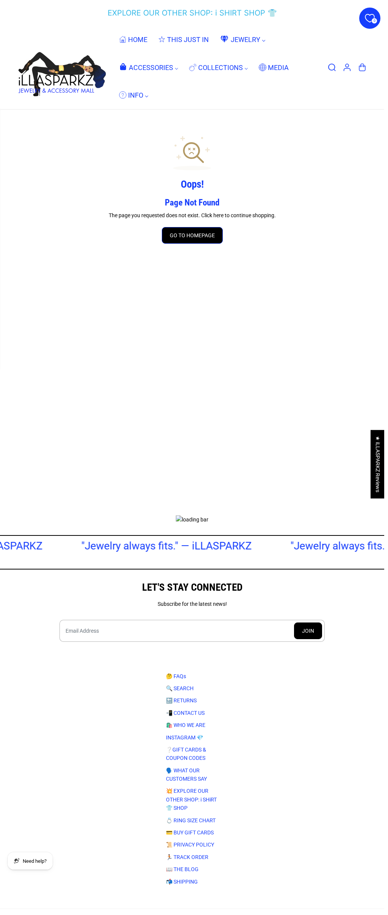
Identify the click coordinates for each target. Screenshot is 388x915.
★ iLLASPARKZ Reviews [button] (378, 464)
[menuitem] (133, 39)
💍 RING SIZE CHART (191, 820)
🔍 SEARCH (180, 688)
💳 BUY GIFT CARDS (190, 832)
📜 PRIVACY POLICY (190, 845)
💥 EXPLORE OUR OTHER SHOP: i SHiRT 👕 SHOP (191, 799)
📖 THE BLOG (182, 869)
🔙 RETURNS (181, 700)
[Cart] (362, 67)
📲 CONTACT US (185, 713)
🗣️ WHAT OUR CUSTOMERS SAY (186, 774)
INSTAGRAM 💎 (184, 737)
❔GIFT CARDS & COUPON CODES (186, 754)
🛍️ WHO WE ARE (185, 725)
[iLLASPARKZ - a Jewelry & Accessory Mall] (60, 67)
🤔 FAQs (176, 676)
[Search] (332, 67)
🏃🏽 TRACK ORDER (187, 857)
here (218, 215)
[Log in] (347, 67)
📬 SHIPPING (182, 882)
